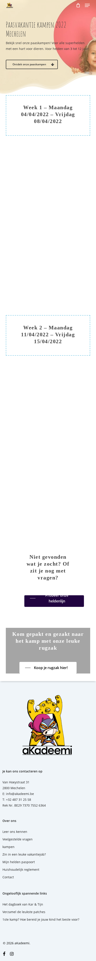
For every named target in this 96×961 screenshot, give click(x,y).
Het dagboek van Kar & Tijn (22, 904)
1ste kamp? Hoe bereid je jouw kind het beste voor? (40, 919)
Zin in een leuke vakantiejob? (24, 854)
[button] (87, 5)
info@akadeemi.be (20, 794)
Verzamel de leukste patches (23, 912)
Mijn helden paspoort (18, 862)
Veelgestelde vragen (17, 839)
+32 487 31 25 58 (18, 799)
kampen (8, 847)
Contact (8, 877)
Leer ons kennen (14, 832)
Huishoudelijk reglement (20, 869)
